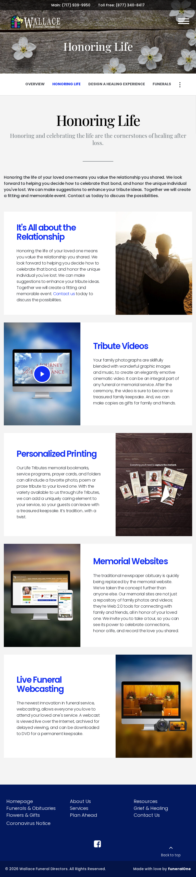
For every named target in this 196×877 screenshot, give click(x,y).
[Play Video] (42, 374)
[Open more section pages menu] (180, 84)
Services (79, 808)
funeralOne (179, 868)
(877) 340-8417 (130, 5)
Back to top (171, 855)
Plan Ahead (83, 815)
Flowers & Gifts (23, 815)
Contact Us (147, 815)
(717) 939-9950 (76, 5)
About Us (80, 801)
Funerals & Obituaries (31, 808)
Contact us (64, 294)
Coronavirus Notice (28, 823)
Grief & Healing (151, 808)
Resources (145, 801)
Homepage (19, 801)
